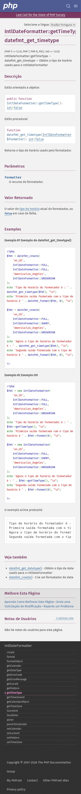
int (9, 108)
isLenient (12, 710)
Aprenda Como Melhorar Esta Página (29, 602)
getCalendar (14, 665)
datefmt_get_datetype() (25, 568)
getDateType (14, 670)
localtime (12, 715)
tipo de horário (29, 209)
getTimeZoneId (15, 697)
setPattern (13, 737)
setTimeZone (14, 742)
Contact (32, 780)
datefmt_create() (20, 577)
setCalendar (14, 728)
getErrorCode (14, 674)
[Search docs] (68, 6)
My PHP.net (14, 780)
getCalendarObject (18, 701)
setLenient (13, 733)
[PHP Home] (10, 6)
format (11, 656)
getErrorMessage (17, 679)
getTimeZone (14, 706)
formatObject (15, 661)
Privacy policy (16, 789)
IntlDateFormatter (56, 134)
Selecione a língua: (37, 24)
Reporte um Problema (59, 606)
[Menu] (75, 6)
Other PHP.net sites (56, 780)
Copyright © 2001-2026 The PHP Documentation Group (39, 767)
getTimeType (14, 692)
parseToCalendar (17, 724)
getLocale (12, 683)
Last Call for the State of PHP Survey (40, 15)
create (11, 652)
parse (10, 719)
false (18, 108)
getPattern (13, 688)
